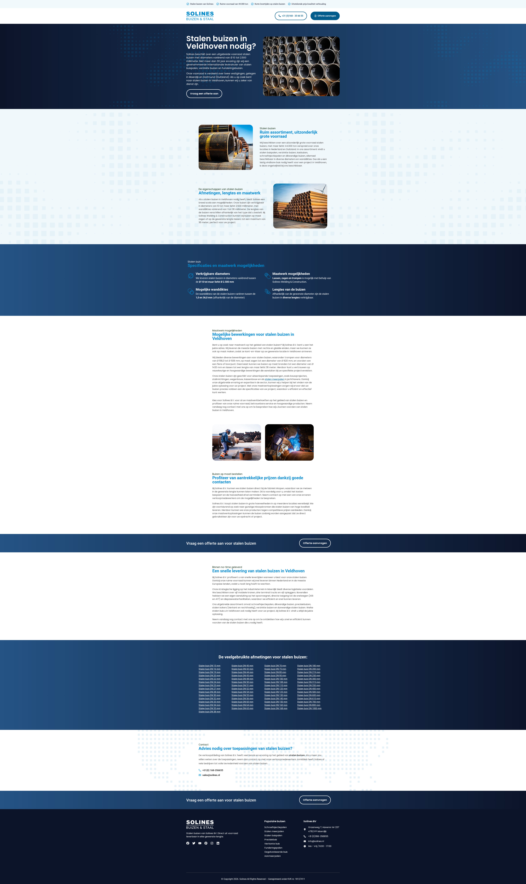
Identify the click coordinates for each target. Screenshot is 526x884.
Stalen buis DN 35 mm (209, 708)
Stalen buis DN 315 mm (308, 682)
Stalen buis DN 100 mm (275, 679)
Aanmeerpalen (272, 856)
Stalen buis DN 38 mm (209, 711)
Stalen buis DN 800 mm (308, 705)
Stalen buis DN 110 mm (275, 685)
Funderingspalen (273, 847)
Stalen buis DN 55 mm (242, 695)
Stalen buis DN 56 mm (242, 698)
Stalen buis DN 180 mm (308, 665)
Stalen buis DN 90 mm (275, 675)
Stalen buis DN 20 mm (209, 675)
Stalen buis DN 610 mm (308, 698)
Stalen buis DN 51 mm (242, 685)
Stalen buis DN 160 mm (275, 705)
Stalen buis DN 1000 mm (309, 708)
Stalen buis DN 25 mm (209, 685)
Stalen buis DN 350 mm (308, 685)
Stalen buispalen (273, 835)
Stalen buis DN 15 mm (209, 665)
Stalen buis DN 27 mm (209, 688)
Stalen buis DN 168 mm (275, 708)
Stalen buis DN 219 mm (308, 672)
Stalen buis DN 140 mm (275, 698)
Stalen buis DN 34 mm (209, 705)
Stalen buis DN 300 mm (308, 679)
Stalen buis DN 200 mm (308, 669)
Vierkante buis (272, 843)
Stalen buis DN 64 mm (242, 705)
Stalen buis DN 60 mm (242, 702)
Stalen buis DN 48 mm (242, 679)
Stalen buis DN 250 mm (308, 675)
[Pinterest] (206, 843)
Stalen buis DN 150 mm (275, 702)
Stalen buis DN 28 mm (209, 692)
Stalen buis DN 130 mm (275, 695)
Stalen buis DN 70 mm (275, 665)
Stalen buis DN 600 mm (308, 695)
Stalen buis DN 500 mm (308, 692)
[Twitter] (194, 843)
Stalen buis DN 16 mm (209, 669)
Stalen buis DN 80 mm (275, 672)
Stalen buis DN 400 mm (308, 688)
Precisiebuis (270, 839)
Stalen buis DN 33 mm (209, 702)
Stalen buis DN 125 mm (275, 692)
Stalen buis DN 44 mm (242, 672)
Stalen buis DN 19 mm (209, 672)
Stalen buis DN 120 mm (275, 688)
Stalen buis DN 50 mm (242, 682)
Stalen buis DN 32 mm (209, 698)
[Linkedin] (218, 843)
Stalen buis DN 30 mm (209, 695)
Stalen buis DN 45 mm (242, 675)
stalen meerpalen (274, 379)
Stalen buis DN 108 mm (275, 682)
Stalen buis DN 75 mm (275, 669)
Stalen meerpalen (274, 831)
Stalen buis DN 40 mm (242, 665)
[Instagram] (212, 843)
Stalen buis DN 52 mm (242, 688)
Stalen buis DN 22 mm (209, 679)
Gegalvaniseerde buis (276, 851)
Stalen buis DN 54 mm (242, 692)
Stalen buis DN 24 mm (209, 682)
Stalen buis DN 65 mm (242, 708)
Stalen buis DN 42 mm (242, 669)
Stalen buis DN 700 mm (308, 702)
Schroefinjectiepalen (275, 827)
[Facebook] (188, 843)
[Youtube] (200, 843)
